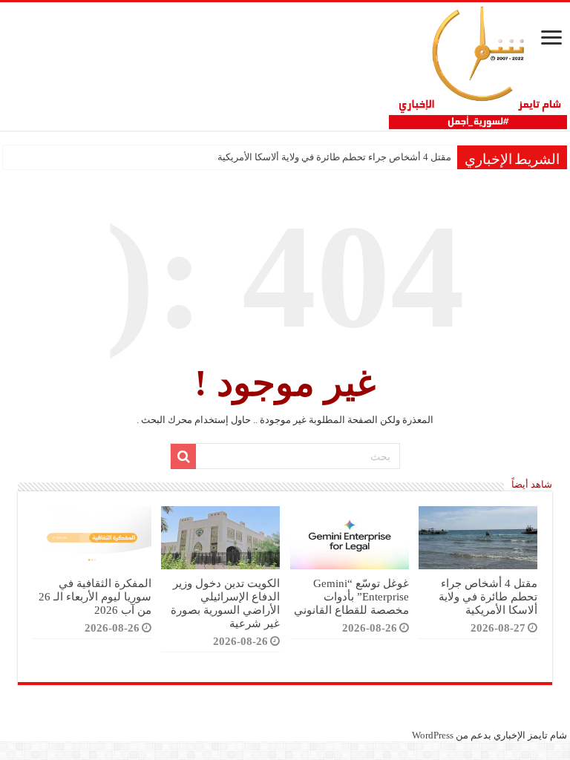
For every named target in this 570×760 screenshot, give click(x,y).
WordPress (432, 735)
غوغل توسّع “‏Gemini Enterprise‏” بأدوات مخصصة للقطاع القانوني (351, 596)
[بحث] (183, 456)
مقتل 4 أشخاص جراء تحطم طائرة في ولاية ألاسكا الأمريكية (334, 157)
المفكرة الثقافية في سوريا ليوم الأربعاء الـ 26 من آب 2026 (95, 596)
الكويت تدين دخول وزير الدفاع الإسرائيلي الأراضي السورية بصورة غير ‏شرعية (225, 603)
